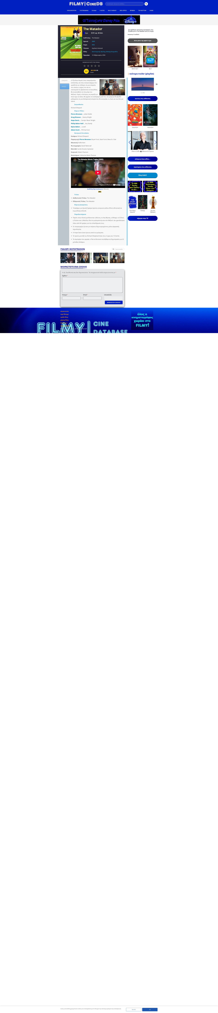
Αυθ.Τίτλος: (86, 38)
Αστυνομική (96, 51)
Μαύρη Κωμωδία (112, 51)
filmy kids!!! (142, 175)
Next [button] (123, 258)
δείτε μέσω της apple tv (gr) (142, 40)
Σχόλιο (65, 276)
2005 (93, 41)
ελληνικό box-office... (142, 159)
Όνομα (65, 295)
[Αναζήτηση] (146, 4)
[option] (68, 258)
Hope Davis (75, 120)
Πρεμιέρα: (86, 55)
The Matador (92, 29)
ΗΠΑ (93, 45)
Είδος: (85, 51)
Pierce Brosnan (76, 114)
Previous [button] (61, 258)
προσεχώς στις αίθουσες (142, 167)
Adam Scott (75, 130)
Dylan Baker (75, 127)
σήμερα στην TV (142, 218)
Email (85, 295)
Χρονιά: (85, 41)
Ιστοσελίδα (107, 295)
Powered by (130, 34)
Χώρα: (85, 45)
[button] (157, 84)
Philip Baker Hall (77, 123)
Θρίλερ (103, 51)
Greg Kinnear (76, 117)
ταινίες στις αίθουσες (142, 99)
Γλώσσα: (86, 48)
